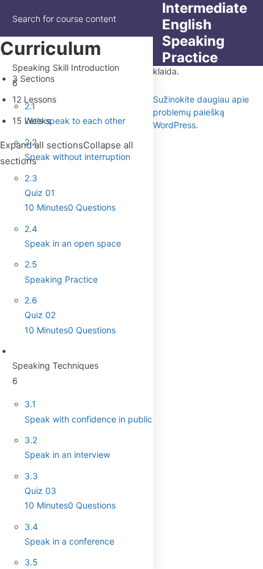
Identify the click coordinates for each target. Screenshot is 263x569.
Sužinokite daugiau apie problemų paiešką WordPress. (201, 112)
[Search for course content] (136, 18)
